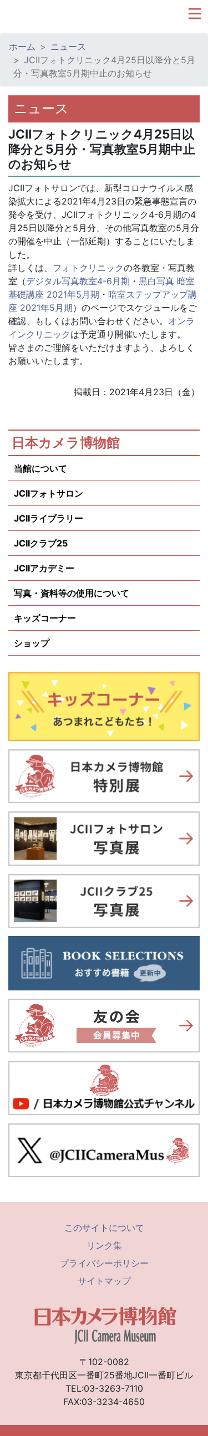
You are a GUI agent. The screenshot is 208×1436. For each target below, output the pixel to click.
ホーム (22, 46)
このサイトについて (104, 1227)
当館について (40, 468)
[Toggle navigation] (194, 14)
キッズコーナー (45, 618)
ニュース (68, 46)
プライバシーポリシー (104, 1263)
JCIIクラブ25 (41, 543)
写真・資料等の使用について (71, 593)
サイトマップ (104, 1280)
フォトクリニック (88, 267)
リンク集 (104, 1245)
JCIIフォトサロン (48, 493)
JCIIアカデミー (44, 568)
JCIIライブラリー (48, 518)
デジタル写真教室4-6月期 (78, 281)
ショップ (31, 642)
